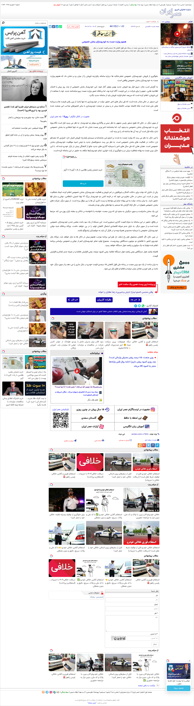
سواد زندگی (134, 5)
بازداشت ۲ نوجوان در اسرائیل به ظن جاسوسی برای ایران (138, 21)
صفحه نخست (155, 27)
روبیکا (65, 116)
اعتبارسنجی (99, 597)
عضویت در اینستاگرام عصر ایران (133, 410)
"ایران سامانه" (91, 703)
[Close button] (189, 660)
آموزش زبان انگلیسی (133, 427)
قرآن (81, 5)
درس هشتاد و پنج (184, 104)
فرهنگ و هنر (96, 5)
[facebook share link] (53, 26)
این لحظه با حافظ (132, 418)
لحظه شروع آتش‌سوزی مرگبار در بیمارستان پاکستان (177, 48)
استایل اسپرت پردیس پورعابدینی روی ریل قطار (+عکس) (177, 185)
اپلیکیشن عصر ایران (60, 409)
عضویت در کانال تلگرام (79, 116)
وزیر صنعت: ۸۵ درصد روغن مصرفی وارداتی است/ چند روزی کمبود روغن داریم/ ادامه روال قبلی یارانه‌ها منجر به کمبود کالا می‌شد (132, 362)
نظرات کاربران (104, 300)
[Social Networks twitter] (139, 305)
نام (157, 595)
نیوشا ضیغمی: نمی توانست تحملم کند (27, 128)
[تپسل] (63, 157)
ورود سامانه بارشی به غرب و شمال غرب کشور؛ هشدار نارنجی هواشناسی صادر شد (178, 55)
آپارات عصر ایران (90, 427)
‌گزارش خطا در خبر (73, 27)
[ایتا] (140, 445)
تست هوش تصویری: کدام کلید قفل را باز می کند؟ (177, 247)
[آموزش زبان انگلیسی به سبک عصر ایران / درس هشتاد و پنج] (177, 90)
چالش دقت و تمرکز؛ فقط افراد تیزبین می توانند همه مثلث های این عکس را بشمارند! (177, 209)
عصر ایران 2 (65, 5)
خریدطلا (83, 183)
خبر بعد (133, 299)
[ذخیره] (115, 26)
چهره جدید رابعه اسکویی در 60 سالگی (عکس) (178, 172)
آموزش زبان (57, 5)
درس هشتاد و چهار (184, 108)
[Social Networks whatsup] (143, 305)
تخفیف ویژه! (179, 688)
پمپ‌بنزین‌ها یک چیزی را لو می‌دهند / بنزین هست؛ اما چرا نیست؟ (78, 387)
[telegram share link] (57, 26)
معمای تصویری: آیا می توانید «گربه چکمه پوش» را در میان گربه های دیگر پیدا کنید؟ (177, 215)
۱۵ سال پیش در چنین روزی (90, 410)
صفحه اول (189, 5)
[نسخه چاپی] (111, 26)
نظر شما (154, 591)
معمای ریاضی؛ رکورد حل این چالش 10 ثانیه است (177, 240)
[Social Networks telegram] (135, 305)
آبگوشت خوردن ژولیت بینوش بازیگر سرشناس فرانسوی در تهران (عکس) (179, 178)
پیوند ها (141, 5)
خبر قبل (74, 299)
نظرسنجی (162, 5)
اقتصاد (121, 5)
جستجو (169, 5)
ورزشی (110, 5)
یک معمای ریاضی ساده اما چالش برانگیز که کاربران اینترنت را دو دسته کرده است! (176, 222)
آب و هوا (155, 5)
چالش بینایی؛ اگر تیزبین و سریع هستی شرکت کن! (178, 234)
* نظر (156, 613)
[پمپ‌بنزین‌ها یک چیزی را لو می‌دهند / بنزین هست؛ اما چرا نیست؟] (77, 371)
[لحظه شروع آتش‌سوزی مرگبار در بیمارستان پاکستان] (177, 34)
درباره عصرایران (125, 692)
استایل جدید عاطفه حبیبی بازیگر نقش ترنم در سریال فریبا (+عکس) (177, 191)
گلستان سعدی (88, 418)
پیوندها (96, 692)
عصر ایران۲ (135, 692)
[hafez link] (104, 33)
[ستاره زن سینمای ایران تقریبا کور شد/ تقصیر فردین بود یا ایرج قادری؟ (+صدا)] (24, 89)
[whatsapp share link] (60, 26)
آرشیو (174, 5)
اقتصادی (147, 27)
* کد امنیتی (154, 634)
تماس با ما (181, 5)
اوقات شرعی (148, 5)
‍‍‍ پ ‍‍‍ (120, 26)
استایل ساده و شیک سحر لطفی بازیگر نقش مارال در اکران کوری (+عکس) (176, 197)
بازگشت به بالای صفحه (147, 685)
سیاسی (127, 5)
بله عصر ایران (55, 116)
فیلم (71, 5)
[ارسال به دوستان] (113, 26)
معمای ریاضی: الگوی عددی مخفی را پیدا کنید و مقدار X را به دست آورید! (177, 228)
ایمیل (156, 604)
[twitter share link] (50, 26)
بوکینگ (92, 597)
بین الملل (104, 5)
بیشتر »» (166, 21)
